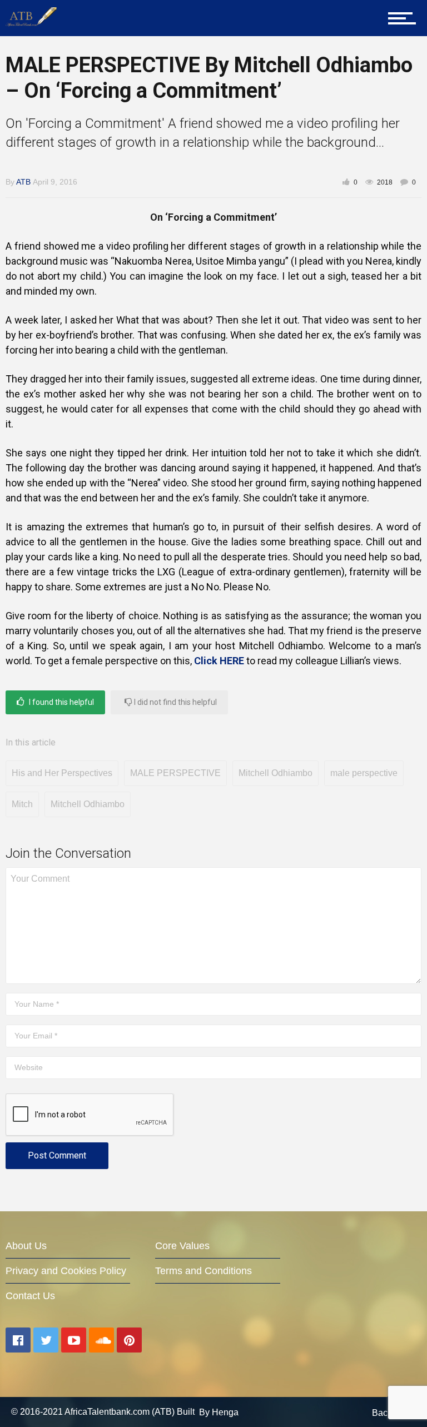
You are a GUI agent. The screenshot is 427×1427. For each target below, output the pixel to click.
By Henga (219, 1411)
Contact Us (30, 1295)
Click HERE (219, 661)
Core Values (182, 1245)
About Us (26, 1245)
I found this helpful (60, 702)
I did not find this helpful (174, 702)
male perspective (364, 773)
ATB (23, 181)
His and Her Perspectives (62, 773)
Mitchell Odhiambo (275, 773)
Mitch (22, 804)
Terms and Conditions (203, 1270)
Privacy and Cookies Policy (66, 1270)
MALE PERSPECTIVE (175, 773)
